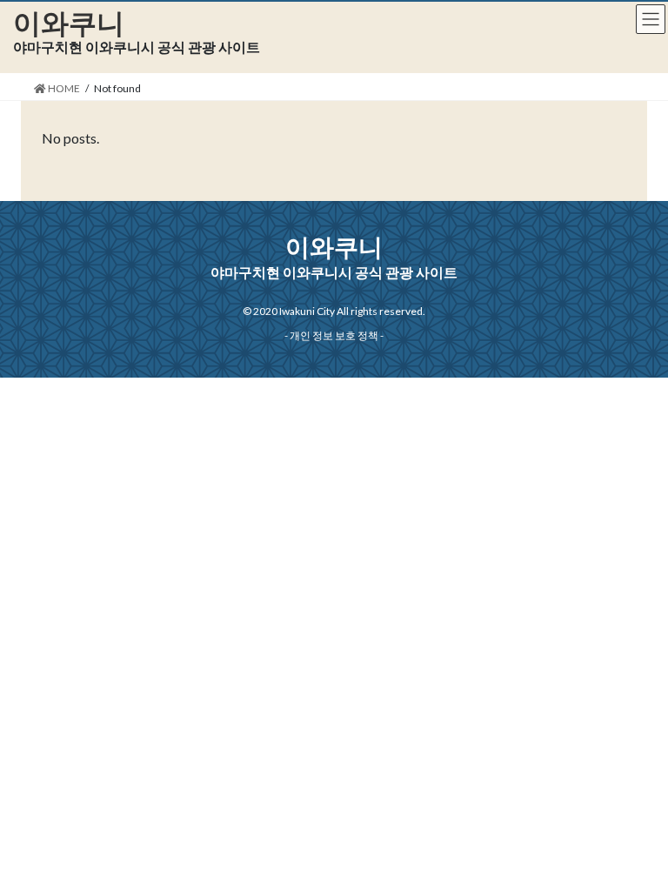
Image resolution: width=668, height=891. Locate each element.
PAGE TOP (634, 848)
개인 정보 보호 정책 (334, 335)
